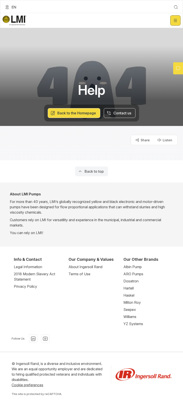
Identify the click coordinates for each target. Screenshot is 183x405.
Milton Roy (132, 302)
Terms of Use (79, 274)
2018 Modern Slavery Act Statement (34, 276)
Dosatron (131, 281)
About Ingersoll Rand (85, 267)
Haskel (128, 295)
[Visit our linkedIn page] (33, 338)
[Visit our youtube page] (45, 338)
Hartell (128, 288)
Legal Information (28, 267)
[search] (176, 7)
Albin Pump (132, 267)
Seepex (129, 309)
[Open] (175, 20)
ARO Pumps (133, 274)
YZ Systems (133, 324)
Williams (129, 316)
